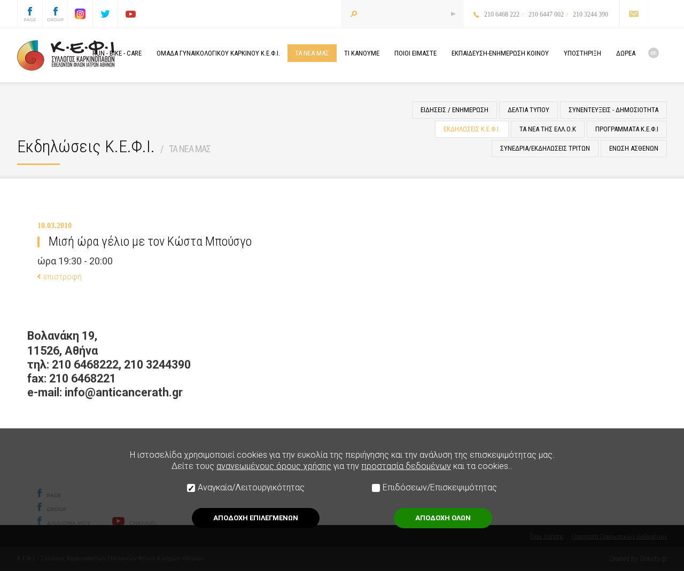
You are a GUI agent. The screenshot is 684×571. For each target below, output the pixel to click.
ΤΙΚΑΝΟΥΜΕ (361, 53)
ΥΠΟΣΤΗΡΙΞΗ (582, 53)
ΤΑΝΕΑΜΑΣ (312, 53)
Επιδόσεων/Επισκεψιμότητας (440, 487)
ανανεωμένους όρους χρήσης (273, 466)
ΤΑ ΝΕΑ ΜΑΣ (190, 148)
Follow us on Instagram (80, 14)
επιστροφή (62, 276)
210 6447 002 (546, 14)
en (653, 53)
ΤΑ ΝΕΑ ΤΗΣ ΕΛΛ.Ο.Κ (547, 129)
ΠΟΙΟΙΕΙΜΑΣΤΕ (415, 53)
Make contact (633, 14)
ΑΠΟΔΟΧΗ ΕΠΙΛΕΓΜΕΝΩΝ (255, 518)
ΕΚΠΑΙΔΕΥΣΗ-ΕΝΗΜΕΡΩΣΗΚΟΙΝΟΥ (500, 53)
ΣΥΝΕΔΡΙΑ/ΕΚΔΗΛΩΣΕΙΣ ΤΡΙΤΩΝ (545, 148)
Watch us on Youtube (130, 14)
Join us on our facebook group (55, 14)
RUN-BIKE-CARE (117, 53)
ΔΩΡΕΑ (625, 53)
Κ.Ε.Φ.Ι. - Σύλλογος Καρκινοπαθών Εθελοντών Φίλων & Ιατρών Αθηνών (65, 55)
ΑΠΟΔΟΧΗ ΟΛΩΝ (443, 518)
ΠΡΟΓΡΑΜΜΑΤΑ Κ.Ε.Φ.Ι (626, 129)
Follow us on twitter (105, 14)
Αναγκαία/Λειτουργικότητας (251, 487)
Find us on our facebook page (30, 14)
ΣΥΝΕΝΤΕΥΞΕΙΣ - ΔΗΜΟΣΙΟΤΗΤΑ (613, 110)
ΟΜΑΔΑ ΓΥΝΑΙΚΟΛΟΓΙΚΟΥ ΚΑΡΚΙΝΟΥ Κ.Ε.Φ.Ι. (218, 53)
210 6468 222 (501, 14)
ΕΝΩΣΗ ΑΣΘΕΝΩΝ (633, 148)
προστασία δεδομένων (406, 466)
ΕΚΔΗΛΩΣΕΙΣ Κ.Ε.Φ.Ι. (472, 129)
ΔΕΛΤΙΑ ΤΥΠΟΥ (528, 110)
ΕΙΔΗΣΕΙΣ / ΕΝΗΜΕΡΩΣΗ (454, 110)
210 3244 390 (590, 14)
